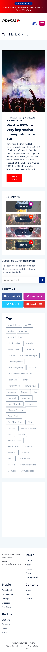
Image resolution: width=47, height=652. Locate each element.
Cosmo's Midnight (28, 355)
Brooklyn (29, 343)
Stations (6, 619)
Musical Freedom (16, 410)
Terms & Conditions (14, 646)
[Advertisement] (23, 509)
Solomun (24, 452)
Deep (28, 573)
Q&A (30, 422)
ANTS (28, 325)
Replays (6, 624)
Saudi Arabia (14, 446)
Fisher (25, 379)
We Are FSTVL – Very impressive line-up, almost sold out (23, 132)
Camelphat (30, 349)
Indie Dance (7, 594)
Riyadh (21, 434)
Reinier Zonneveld (29, 428)
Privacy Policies (34, 646)
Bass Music (7, 590)
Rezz (10, 434)
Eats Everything (15, 367)
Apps (4, 632)
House (28, 564)
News (28, 590)
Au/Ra (11, 331)
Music (28, 594)
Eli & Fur (32, 367)
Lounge (5, 598)
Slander (11, 452)
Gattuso (25, 392)
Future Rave (30, 385)
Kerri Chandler (15, 404)
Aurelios (23, 331)
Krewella (31, 404)
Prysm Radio (15, 118)
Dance (28, 560)
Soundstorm (24, 458)
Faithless (12, 379)
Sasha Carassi (15, 440)
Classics (6, 602)
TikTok (11, 464)
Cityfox (11, 355)
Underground (31, 577)
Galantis (12, 392)
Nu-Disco (6, 607)
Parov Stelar (14, 416)
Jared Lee (26, 398)
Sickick (28, 446)
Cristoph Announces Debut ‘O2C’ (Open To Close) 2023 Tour (23, 8)
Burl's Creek (13, 349)
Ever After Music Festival (20, 373)
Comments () (15, 120)
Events (28, 598)
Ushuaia (12, 470)
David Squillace (15, 361)
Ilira (35, 392)
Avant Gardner (15, 337)
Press (4, 628)
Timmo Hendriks (28, 464)
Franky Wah (14, 385)
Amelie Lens (14, 325)
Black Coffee (14, 343)
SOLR (10, 458)
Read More (14, 178)
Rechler (11, 428)
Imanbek (12, 398)
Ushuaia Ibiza (27, 470)
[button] (42, 23)
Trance (28, 569)
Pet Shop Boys (15, 422)
